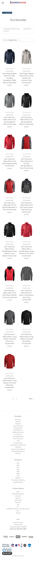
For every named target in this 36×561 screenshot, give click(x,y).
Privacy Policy (18, 443)
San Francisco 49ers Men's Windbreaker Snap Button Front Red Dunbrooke (26, 251)
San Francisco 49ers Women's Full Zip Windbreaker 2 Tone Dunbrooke (26, 163)
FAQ (18, 441)
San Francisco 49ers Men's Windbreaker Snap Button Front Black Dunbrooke (9, 251)
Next (30, 399)
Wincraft (18, 496)
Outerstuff (18, 500)
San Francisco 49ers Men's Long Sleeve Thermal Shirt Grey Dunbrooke (9, 338)
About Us (18, 419)
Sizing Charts (18, 428)
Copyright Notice (18, 436)
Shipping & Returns (18, 451)
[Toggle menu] (3, 3)
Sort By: (5, 40)
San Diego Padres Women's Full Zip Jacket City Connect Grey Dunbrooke (26, 78)
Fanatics (18, 502)
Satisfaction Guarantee (18, 445)
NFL (18, 467)
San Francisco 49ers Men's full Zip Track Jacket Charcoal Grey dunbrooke (26, 207)
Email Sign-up (18, 430)
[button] (18, 30)
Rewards (18, 424)
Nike (18, 492)
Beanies (18, 478)
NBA (18, 471)
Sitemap (18, 447)
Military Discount (18, 432)
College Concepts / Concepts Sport (18, 509)
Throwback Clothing (18, 480)
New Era (18, 498)
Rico (18, 511)
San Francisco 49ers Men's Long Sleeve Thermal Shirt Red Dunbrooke (9, 382)
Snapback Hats (18, 482)
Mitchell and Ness (18, 494)
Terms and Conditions (18, 449)
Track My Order (18, 426)
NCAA (18, 474)
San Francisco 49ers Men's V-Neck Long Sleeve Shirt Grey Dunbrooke (26, 295)
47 (18, 506)
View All (18, 513)
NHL (18, 476)
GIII (18, 504)
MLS (18, 463)
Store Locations (18, 438)
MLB (18, 469)
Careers (18, 421)
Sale (18, 465)
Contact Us (18, 434)
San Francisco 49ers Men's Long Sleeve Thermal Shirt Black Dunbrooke (26, 338)
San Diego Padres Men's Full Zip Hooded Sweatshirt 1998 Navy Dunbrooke (9, 78)
